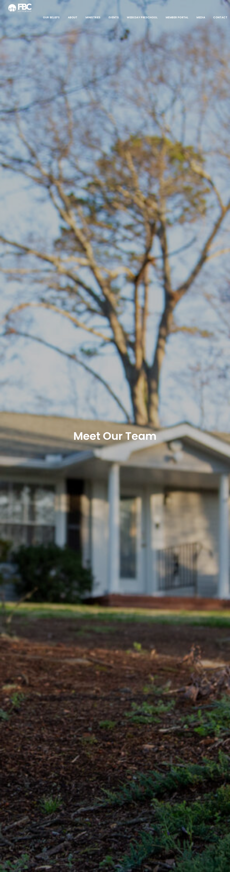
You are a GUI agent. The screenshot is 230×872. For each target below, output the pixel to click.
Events (114, 17)
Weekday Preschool (142, 17)
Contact (220, 17)
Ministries (93, 17)
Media (200, 17)
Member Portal (177, 17)
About (72, 17)
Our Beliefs (51, 17)
